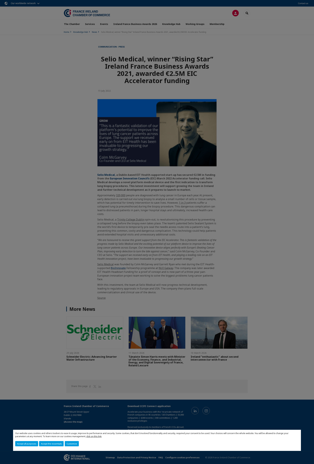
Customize (72, 443)
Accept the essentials (51, 443)
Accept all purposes (26, 443)
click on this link (94, 436)
